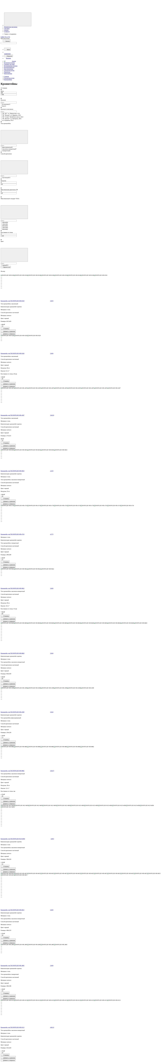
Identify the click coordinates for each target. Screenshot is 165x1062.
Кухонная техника (9, 62)
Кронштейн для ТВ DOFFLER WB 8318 (12, 301)
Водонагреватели (9, 67)
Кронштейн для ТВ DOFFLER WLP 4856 (13, 839)
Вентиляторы (8, 73)
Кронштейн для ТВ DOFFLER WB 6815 (12, 910)
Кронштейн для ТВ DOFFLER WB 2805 (12, 965)
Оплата (6, 30)
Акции (14, 61)
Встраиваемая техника (10, 66)
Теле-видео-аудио (9, 70)
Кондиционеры (8, 69)
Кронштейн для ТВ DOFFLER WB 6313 (12, 1027)
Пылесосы (7, 72)
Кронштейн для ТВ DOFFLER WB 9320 (12, 353)
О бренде (7, 31)
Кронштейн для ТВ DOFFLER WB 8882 (12, 770)
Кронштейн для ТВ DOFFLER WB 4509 (12, 712)
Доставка (7, 28)
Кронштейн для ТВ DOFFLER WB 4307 (12, 415)
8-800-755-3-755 (5, 37)
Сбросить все (6, 267)
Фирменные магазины (10, 27)
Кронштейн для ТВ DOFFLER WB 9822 (12, 588)
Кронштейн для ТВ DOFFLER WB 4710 (12, 534)
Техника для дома (9, 64)
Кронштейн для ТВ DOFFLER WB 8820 (12, 653)
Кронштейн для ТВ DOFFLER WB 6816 (12, 471)
